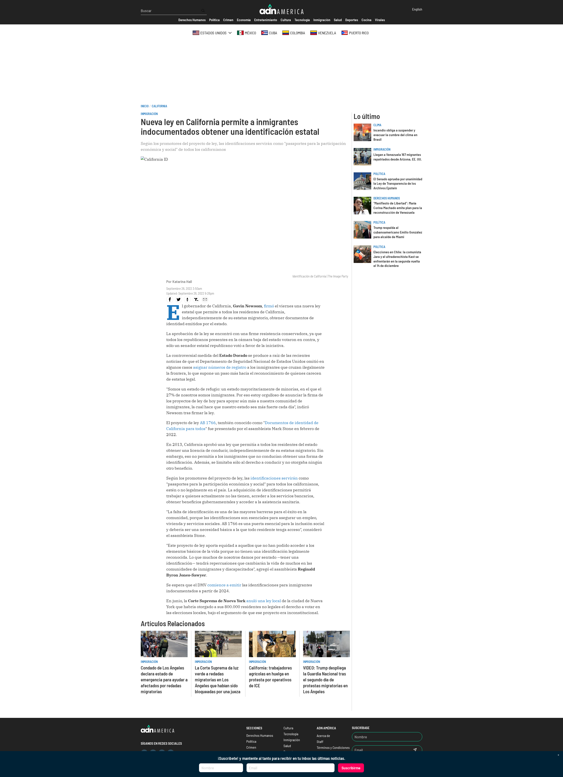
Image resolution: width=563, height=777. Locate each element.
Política (379, 174)
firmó (269, 305)
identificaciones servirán (274, 478)
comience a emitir (224, 584)
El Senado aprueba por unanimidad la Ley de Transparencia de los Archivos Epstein (397, 183)
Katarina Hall (182, 281)
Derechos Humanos (386, 198)
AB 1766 (208, 422)
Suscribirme (351, 767)
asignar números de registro (219, 367)
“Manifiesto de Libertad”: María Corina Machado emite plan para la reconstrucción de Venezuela (397, 207)
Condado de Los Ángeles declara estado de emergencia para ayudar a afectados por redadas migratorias (164, 679)
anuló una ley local (263, 600)
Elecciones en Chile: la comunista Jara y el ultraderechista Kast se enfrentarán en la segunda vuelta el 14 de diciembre (397, 259)
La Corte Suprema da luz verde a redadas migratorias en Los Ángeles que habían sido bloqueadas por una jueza (217, 679)
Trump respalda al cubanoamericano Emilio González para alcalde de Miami (397, 232)
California (159, 106)
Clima (377, 125)
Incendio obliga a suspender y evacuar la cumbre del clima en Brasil (395, 134)
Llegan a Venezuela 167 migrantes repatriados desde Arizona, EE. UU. (397, 156)
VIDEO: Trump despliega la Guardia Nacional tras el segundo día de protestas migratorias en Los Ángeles (325, 679)
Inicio (145, 106)
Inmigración (149, 114)
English (417, 9)
